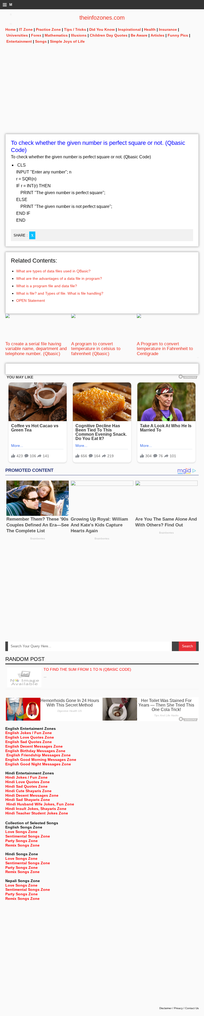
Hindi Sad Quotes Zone (26, 786)
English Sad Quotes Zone (28, 742)
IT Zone (26, 29)
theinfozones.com (102, 17)
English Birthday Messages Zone (35, 751)
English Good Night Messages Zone (38, 764)
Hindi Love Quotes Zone (27, 782)
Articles (157, 35)
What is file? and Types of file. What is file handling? (59, 293)
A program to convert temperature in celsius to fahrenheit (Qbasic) (95, 348)
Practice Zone (48, 29)
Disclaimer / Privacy (171, 1008)
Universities (17, 35)
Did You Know (102, 29)
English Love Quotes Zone (29, 737)
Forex (36, 35)
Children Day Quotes (109, 35)
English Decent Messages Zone (34, 746)
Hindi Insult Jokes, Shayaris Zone (35, 808)
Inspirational (129, 29)
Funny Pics (178, 35)
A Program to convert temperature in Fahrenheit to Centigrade (165, 348)
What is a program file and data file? (46, 286)
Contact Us (192, 1008)
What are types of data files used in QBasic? (53, 271)
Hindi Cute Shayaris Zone (28, 791)
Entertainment (19, 41)
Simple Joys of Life (67, 41)
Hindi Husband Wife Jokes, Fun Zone (40, 804)
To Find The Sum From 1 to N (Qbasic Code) (87, 669)
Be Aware (139, 35)
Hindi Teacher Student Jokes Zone (36, 813)
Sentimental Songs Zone (27, 836)
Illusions (79, 35)
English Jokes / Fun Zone (28, 733)
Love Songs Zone (21, 832)
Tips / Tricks (75, 29)
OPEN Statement (30, 300)
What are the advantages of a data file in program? (59, 278)
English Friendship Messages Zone (38, 755)
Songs (41, 41)
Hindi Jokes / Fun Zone (26, 777)
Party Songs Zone (21, 841)
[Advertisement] (102, 97)
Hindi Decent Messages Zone (31, 795)
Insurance (168, 29)
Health (150, 29)
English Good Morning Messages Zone (40, 759)
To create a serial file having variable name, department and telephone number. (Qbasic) (36, 348)
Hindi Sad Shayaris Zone (27, 799)
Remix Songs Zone (22, 845)
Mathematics (56, 35)
